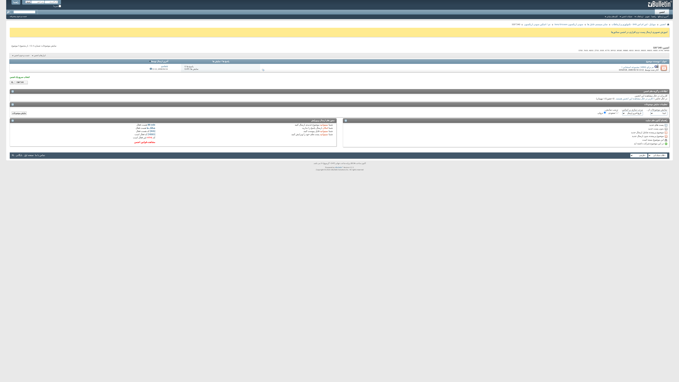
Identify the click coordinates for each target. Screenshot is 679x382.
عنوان (664, 61)
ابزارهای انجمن (40, 56)
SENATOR (623, 70)
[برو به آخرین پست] (151, 69)
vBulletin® (339, 168)
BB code (151, 125)
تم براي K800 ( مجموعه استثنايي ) (638, 67)
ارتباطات (639, 17)
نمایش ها (216, 61)
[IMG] (152, 131)
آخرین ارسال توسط (159, 61)
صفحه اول (29, 155)
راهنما (16, 2)
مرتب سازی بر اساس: (632, 110)
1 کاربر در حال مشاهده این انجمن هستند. (635, 99)
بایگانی (19, 155)
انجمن (662, 12)
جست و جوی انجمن (22, 56)
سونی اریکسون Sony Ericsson (569, 24)
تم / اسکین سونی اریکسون (537, 24)
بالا (12, 82)
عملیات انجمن (627, 17)
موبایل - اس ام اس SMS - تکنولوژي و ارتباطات (634, 24)
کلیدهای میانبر (612, 17)
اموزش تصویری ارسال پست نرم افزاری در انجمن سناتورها (639, 32)
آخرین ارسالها (663, 17)
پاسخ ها (225, 61)
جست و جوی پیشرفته (18, 17)
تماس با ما (40, 155)
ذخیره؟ (56, 6)
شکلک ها (151, 128)
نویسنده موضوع (653, 61)
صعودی (612, 113)
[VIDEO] (151, 134)
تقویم (647, 17)
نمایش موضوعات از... (656, 110)
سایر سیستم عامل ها (597, 24)
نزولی (600, 113)
